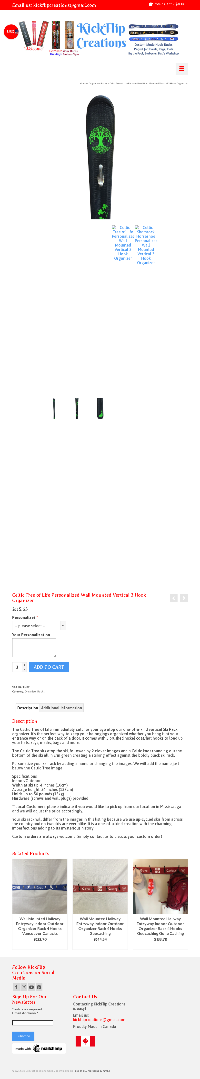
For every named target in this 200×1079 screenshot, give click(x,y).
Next (183, 904)
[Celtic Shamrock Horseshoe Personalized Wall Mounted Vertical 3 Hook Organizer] (146, 408)
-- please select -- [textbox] (30, 626)
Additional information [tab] (61, 708)
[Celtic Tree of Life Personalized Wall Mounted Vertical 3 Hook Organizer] (100, 156)
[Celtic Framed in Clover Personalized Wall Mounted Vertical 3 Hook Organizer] (174, 598)
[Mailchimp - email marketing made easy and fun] (39, 1048)
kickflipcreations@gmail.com (64, 5)
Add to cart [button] (40, 946)
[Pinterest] (39, 987)
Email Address (25, 1013)
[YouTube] (31, 987)
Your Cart (169, 4)
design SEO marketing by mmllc (92, 1070)
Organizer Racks (35, 691)
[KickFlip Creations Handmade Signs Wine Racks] (100, 38)
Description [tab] (27, 708)
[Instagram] (23, 987)
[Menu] (182, 69)
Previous (16, 904)
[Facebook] (16, 987)
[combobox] (39, 625)
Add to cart (49, 667)
